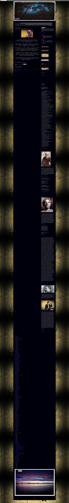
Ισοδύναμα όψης (17, 362)
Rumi (15, 428)
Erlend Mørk (16, 415)
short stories (16, 429)
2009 (15, 467)
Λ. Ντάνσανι (16, 371)
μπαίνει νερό (17, 445)
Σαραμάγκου (16, 395)
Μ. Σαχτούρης (16, 376)
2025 (15, 434)
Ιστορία (16, 363)
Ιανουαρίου (17, 461)
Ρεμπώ (16, 391)
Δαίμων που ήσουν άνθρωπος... (19, 448)
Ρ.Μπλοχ (16, 390)
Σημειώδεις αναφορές (17, 396)
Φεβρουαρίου (17, 460)
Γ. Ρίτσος (16, 343)
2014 (15, 463)
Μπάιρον (16, 380)
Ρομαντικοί (16, 393)
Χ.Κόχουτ (16, 404)
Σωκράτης (16, 398)
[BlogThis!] (24, 64)
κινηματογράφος (16, 369)
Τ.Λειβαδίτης (16, 399)
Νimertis (46, 27)
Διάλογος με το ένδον (17, 349)
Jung (15, 420)
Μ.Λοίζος (16, 377)
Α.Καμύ (16, 336)
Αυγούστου (17, 455)
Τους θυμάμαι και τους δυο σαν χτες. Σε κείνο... (20, 449)
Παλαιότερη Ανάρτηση (37, 69)
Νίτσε (15, 384)
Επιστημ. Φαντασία (17, 355)
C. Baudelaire (16, 409)
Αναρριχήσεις (16, 338)
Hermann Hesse (16, 418)
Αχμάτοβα (16, 341)
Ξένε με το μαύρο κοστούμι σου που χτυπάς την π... (21, 453)
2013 (15, 464)
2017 (15, 441)
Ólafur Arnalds (16, 424)
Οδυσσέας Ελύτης (17, 387)
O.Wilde (16, 423)
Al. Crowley (16, 407)
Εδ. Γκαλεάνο (16, 352)
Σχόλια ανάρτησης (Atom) (19, 70)
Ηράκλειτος (16, 358)
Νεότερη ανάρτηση (17, 69)
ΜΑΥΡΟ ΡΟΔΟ (43, 35)
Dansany (16, 412)
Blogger (35, 498)
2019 (15, 439)
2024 (15, 435)
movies (16, 421)
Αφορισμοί (16, 340)
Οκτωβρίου (17, 444)
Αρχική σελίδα (26, 69)
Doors (15, 413)
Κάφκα (16, 368)
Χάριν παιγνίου (16, 406)
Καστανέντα (16, 366)
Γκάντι (15, 347)
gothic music (16, 417)
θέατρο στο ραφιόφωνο (17, 360)
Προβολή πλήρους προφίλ (43, 32)
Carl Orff (16, 410)
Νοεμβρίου (17, 443)
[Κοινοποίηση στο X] (25, 64)
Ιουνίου (16, 457)
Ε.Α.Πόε (16, 351)
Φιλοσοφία (16, 402)
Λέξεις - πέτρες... (17, 450)
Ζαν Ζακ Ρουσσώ (17, 357)
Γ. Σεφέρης (16, 344)
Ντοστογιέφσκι (16, 385)
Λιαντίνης (16, 373)
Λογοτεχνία (16, 374)
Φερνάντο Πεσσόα (17, 401)
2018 (15, 440)
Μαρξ (15, 379)
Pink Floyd (16, 426)
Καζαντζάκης (16, 365)
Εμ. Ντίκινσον (16, 354)
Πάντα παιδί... (46, 40)
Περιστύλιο (16, 388)
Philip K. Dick (16, 425)
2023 (15, 436)
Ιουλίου (16, 456)
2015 (15, 462)
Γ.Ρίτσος (16, 346)
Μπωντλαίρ (16, 382)
